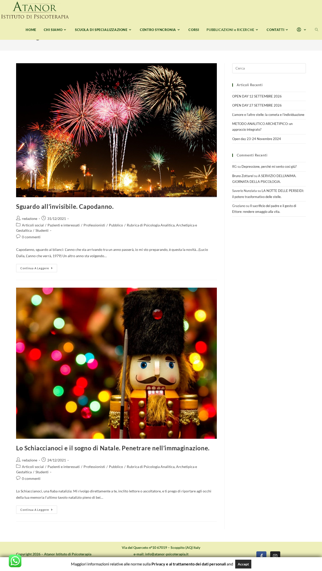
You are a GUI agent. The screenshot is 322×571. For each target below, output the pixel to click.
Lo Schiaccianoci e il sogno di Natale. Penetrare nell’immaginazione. (113, 448)
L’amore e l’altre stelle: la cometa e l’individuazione (268, 115)
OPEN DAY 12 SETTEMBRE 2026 (257, 96)
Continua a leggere (38, 267)
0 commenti (31, 237)
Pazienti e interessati (64, 225)
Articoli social (33, 225)
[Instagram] (275, 556)
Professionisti (94, 225)
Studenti (42, 230)
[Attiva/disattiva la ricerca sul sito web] (316, 30)
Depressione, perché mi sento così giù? (269, 166)
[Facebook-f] (261, 556)
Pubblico (116, 225)
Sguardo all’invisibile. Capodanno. (64, 206)
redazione (29, 218)
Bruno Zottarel (242, 176)
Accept (243, 564)
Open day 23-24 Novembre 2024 (256, 139)
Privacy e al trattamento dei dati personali (188, 563)
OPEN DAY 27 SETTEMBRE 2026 (257, 105)
